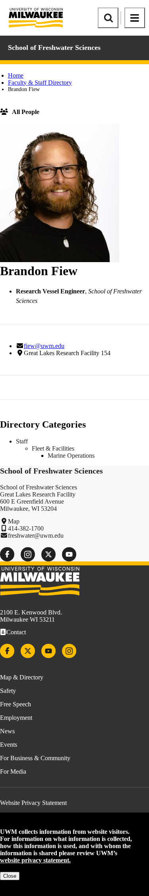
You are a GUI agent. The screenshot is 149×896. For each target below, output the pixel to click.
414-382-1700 (26, 528)
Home (15, 75)
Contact (16, 632)
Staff (22, 441)
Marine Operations (71, 455)
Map (13, 521)
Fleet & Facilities (53, 448)
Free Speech (15, 704)
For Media (13, 771)
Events (8, 744)
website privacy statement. (35, 860)
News (7, 731)
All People (25, 111)
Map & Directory (21, 677)
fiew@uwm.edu (44, 345)
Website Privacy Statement (33, 802)
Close (9, 876)
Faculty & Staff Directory (40, 82)
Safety (8, 690)
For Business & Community (35, 758)
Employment (16, 717)
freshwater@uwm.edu (36, 535)
